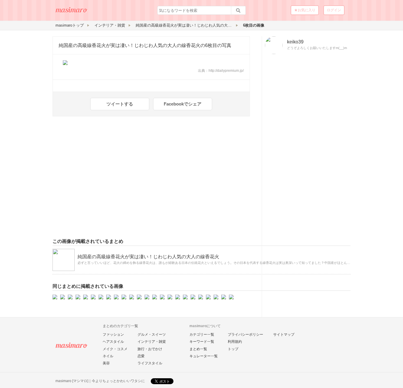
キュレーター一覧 (203, 356)
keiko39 (295, 41)
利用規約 (235, 342)
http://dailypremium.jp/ (226, 71)
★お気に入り (304, 10)
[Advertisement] (306, 148)
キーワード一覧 (201, 342)
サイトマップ (283, 334)
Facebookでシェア (183, 103)
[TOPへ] (71, 12)
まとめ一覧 (198, 349)
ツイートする (120, 103)
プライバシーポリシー (245, 334)
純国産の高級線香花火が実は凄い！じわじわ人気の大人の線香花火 (129, 45)
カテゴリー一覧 (201, 334)
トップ (233, 349)
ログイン (334, 10)
